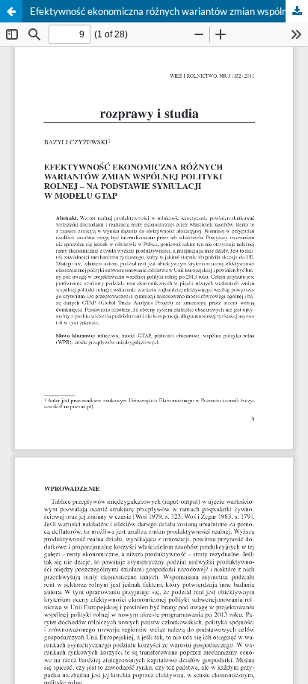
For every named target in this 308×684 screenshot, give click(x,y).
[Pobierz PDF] (297, 11)
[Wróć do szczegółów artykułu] (11, 11)
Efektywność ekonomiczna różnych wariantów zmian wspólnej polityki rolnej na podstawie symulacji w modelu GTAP (169, 11)
